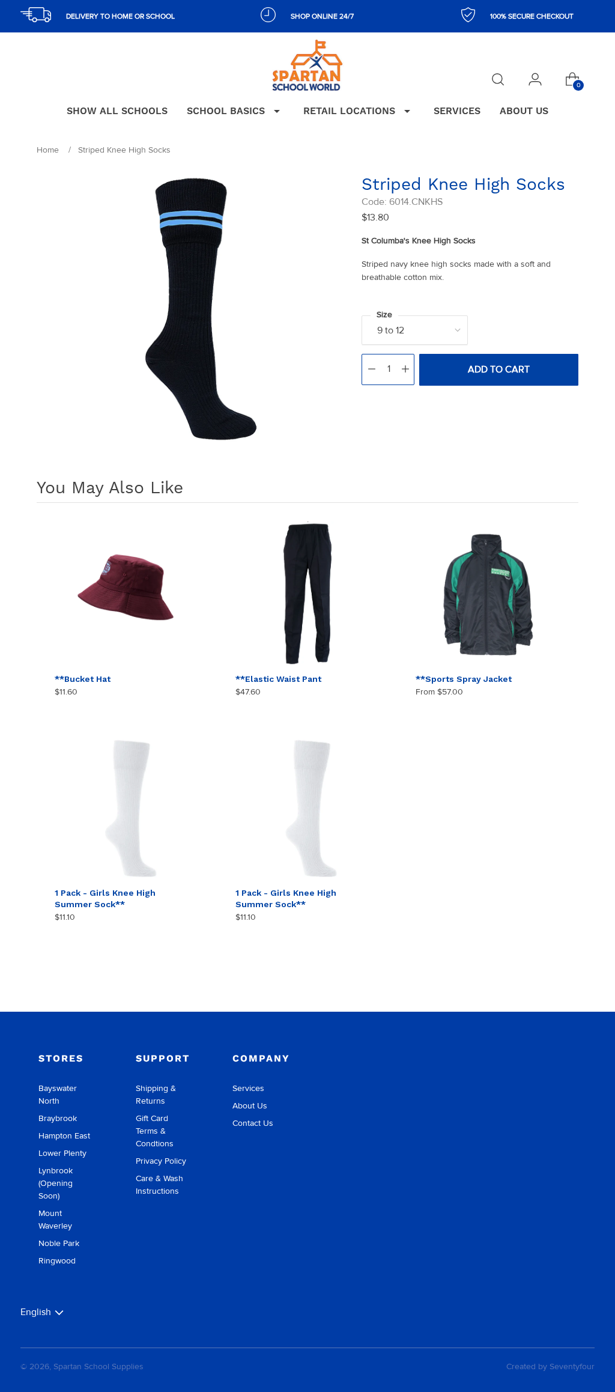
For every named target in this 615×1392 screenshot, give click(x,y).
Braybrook (57, 1118)
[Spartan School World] (307, 65)
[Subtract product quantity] (371, 369)
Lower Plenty (62, 1153)
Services (248, 1088)
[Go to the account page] (535, 79)
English (35, 1312)
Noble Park (58, 1243)
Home (48, 150)
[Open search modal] (498, 79)
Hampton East (64, 1136)
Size (384, 314)
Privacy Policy (161, 1161)
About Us (249, 1106)
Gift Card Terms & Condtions (155, 1131)
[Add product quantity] (405, 369)
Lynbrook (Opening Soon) (55, 1183)
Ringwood (57, 1261)
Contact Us (252, 1123)
